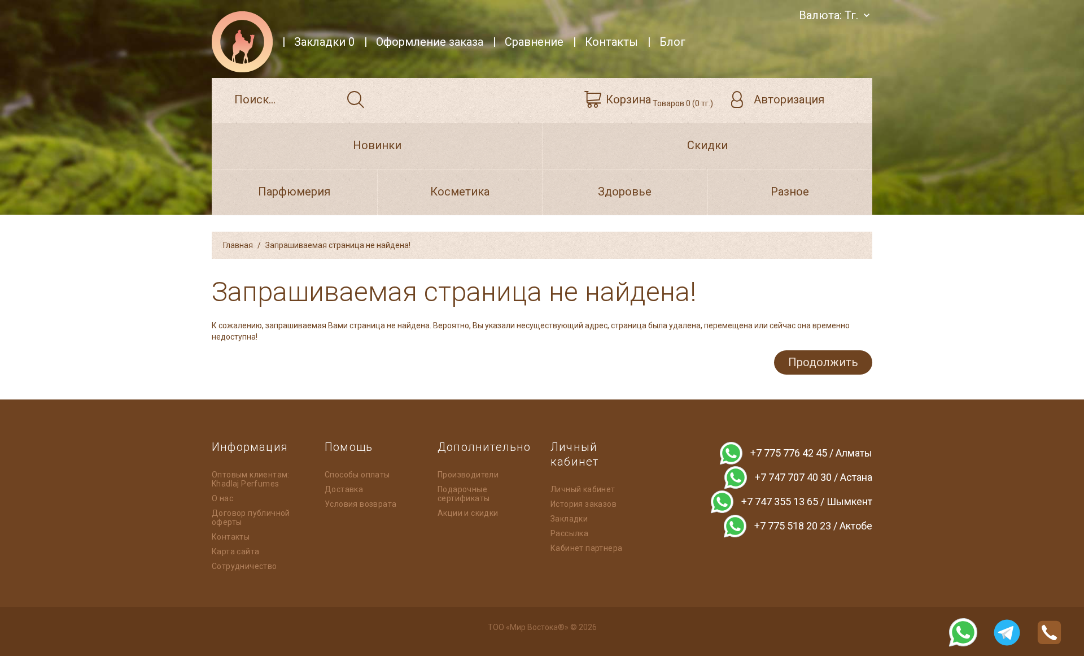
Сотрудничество (244, 566)
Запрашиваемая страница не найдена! (337, 245)
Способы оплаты (357, 474)
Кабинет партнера (586, 548)
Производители (468, 474)
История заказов (583, 504)
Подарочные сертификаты (463, 494)
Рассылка (569, 533)
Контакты (231, 536)
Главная (238, 245)
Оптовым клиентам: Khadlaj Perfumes (251, 479)
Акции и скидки (468, 513)
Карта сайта (235, 551)
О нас (222, 498)
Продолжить (823, 362)
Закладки (569, 518)
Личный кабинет (582, 489)
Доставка (344, 489)
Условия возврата (360, 504)
